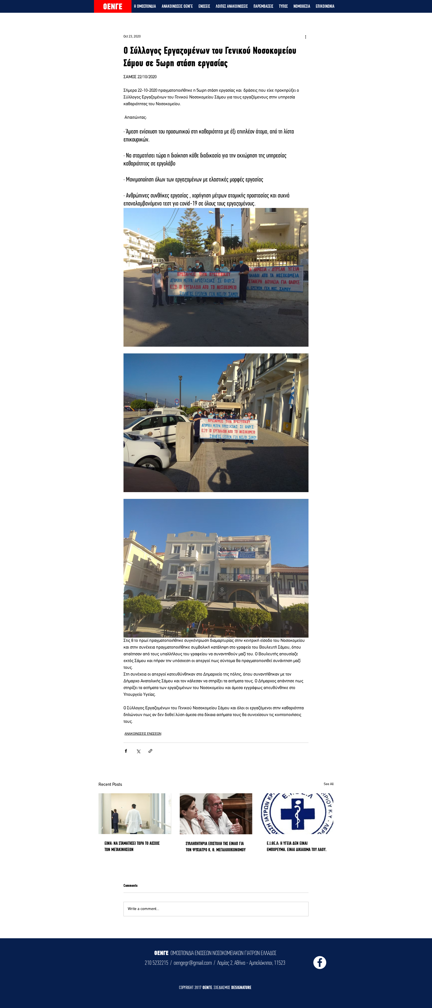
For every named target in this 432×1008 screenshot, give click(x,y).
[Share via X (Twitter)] (138, 751)
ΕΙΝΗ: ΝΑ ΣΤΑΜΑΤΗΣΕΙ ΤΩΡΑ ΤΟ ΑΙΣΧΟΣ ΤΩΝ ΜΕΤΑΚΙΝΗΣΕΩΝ (132, 846)
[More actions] (305, 36)
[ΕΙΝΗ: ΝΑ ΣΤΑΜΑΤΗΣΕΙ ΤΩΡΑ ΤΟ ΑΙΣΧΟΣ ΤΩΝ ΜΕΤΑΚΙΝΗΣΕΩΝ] (134, 813)
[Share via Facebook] (126, 751)
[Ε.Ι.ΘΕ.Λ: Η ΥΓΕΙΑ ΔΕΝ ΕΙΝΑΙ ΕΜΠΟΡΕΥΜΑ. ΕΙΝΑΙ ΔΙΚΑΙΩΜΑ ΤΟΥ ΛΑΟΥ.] (297, 813)
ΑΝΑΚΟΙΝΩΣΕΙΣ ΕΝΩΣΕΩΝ (142, 734)
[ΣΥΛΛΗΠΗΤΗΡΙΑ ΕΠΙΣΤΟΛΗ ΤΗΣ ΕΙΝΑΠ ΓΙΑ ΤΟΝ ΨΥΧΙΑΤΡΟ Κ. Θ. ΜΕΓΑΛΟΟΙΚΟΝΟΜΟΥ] (216, 813)
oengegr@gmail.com (193, 962)
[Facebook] (319, 962)
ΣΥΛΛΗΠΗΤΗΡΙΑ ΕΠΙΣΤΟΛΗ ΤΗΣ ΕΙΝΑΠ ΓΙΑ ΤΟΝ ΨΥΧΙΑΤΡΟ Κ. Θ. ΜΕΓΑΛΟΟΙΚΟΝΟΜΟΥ (216, 846)
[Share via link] (150, 751)
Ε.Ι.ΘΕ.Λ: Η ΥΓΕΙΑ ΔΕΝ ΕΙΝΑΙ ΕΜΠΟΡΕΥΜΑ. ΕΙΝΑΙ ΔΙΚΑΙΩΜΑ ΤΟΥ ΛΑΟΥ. (296, 846)
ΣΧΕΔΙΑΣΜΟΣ (222, 987)
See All (329, 784)
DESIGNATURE (241, 987)
